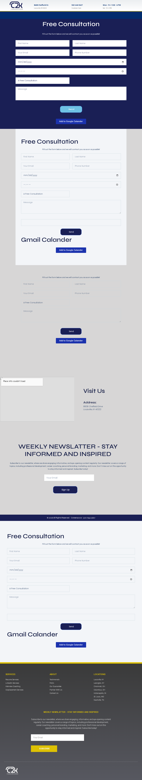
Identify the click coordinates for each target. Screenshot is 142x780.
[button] (73, 15)
